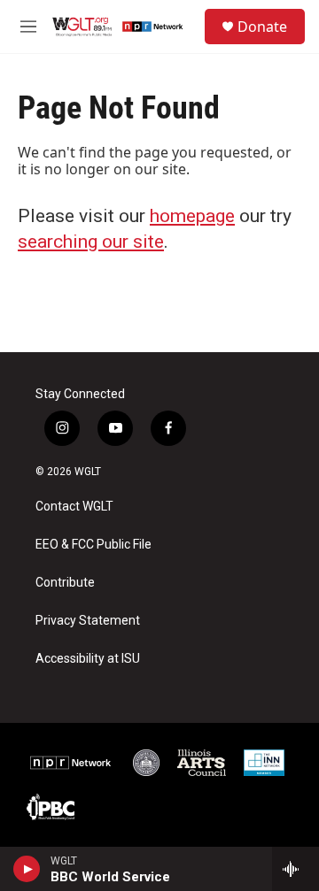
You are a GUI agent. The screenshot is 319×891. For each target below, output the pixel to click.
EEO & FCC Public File (93, 544)
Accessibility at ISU (87, 658)
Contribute (65, 582)
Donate (262, 27)
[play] (27, 869)
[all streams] (295, 869)
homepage (192, 216)
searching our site (91, 241)
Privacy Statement (87, 620)
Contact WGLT (74, 506)
